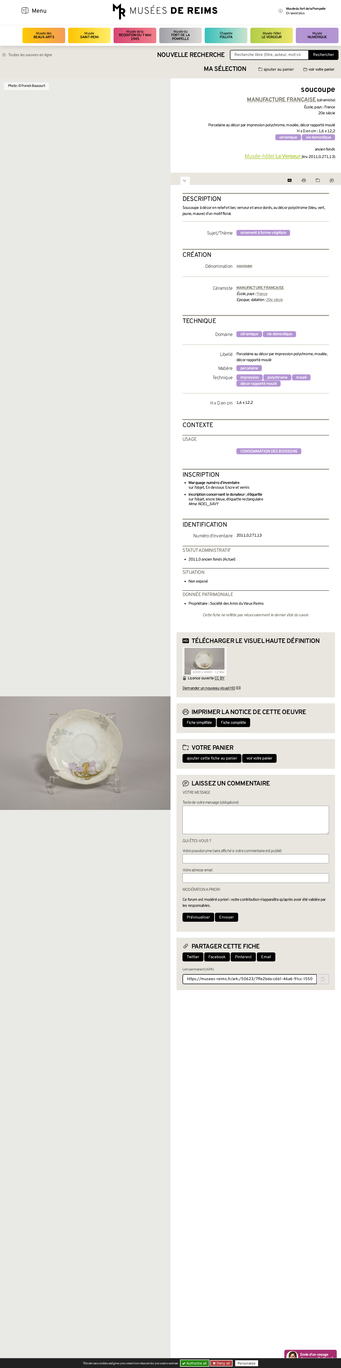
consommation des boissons (268, 451)
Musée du (180, 35)
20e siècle (274, 300)
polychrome (277, 377)
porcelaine (249, 368)
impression (249, 377)
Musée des (43, 35)
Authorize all (195, 1363)
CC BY (219, 678)
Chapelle (226, 35)
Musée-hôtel (272, 35)
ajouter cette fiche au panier (212, 758)
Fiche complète (233, 722)
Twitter (193, 957)
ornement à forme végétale (263, 232)
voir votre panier (321, 69)
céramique (288, 137)
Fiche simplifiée (199, 722)
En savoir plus (295, 13)
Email (266, 957)
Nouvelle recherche (191, 55)
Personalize (247, 1363)
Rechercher (323, 54)
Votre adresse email (197, 870)
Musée (89, 35)
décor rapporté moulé (258, 383)
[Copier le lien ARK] (323, 979)
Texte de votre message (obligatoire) (210, 802)
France (262, 294)
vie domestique (318, 137)
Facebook (217, 957)
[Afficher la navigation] (25, 11)
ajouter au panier (279, 69)
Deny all (223, 1363)
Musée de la (135, 35)
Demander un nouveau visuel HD (208, 688)
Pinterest (243, 957)
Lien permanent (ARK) (198, 969)
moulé (301, 377)
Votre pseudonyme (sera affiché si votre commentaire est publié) (232, 851)
